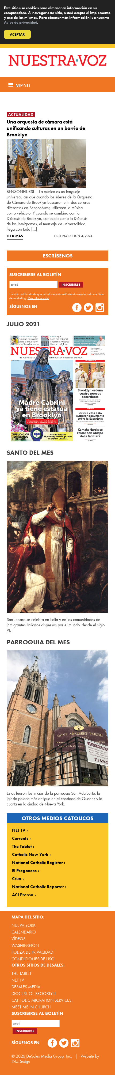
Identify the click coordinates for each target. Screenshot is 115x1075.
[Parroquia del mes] (57, 718)
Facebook (77, 308)
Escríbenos (57, 256)
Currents (20, 838)
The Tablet (22, 846)
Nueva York (23, 925)
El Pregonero (24, 870)
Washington (25, 945)
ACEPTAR (17, 34)
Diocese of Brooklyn (33, 993)
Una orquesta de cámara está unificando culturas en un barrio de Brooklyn (46, 128)
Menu (22, 84)
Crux (16, 878)
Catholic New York (30, 854)
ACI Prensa (22, 895)
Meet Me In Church (31, 1007)
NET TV (18, 830)
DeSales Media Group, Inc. (49, 1056)
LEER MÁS (15, 236)
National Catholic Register (37, 862)
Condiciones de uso (33, 959)
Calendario (23, 932)
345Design (20, 1061)
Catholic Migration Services (41, 1000)
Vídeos (18, 939)
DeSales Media (25, 987)
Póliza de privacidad (32, 952)
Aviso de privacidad (20, 22)
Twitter (88, 308)
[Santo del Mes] (57, 537)
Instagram (100, 308)
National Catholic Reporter (38, 886)
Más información (38, 298)
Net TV (17, 980)
